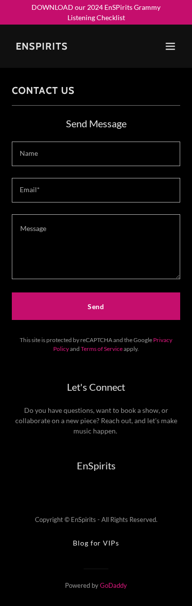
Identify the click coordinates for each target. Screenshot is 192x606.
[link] (42, 47)
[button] (170, 46)
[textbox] (96, 154)
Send (96, 306)
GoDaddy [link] (113, 585)
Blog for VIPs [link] (96, 543)
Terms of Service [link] (102, 348)
